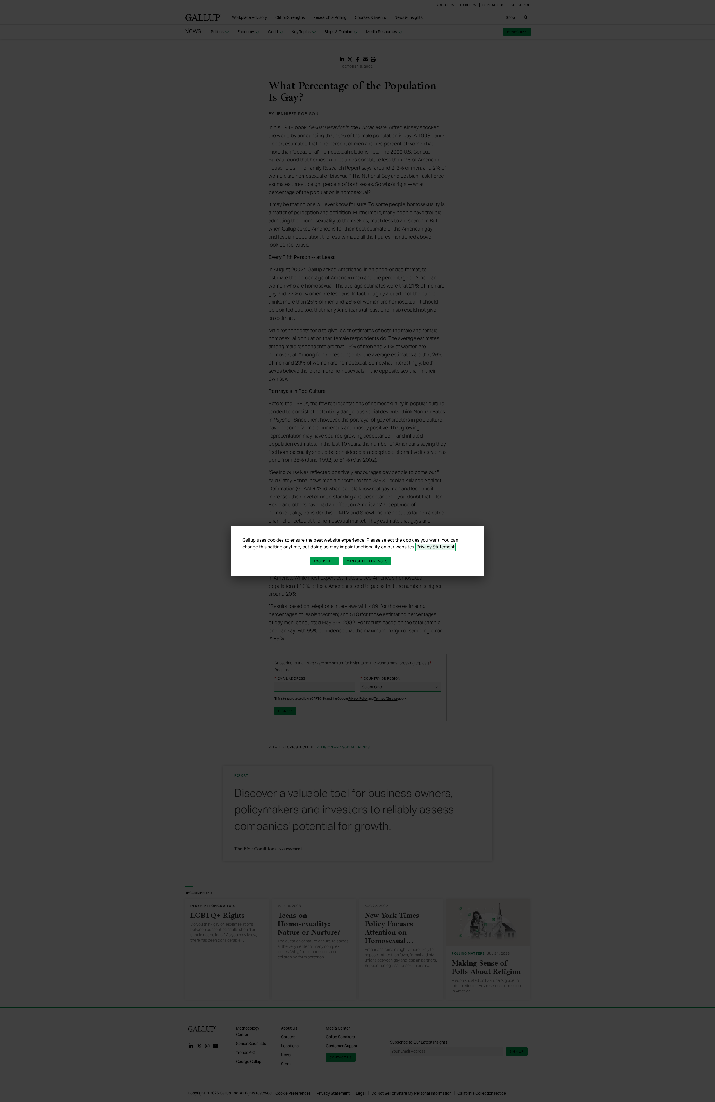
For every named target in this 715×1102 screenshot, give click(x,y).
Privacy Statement (435, 547)
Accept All (324, 561)
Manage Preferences (367, 561)
